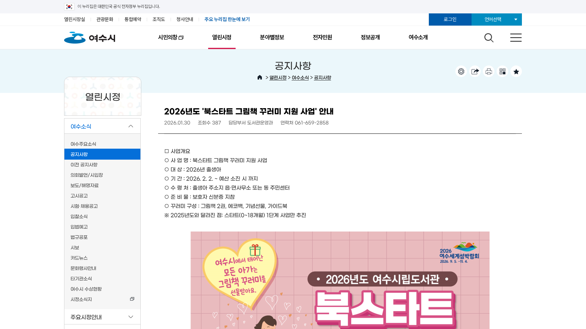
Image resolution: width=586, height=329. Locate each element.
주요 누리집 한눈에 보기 (227, 19)
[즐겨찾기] (516, 71)
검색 (488, 36)
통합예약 (133, 19)
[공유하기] (475, 71)
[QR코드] (502, 71)
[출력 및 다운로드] (488, 71)
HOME (259, 77)
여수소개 (418, 37)
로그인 (450, 19)
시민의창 (160, 41)
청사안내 (184, 19)
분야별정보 (272, 37)
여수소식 (300, 77)
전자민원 (322, 37)
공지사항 (322, 77)
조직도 (159, 19)
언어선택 (493, 19)
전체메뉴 (510, 36)
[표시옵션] (461, 71)
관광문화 (104, 19)
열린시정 (221, 37)
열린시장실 (74, 19)
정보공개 (370, 37)
